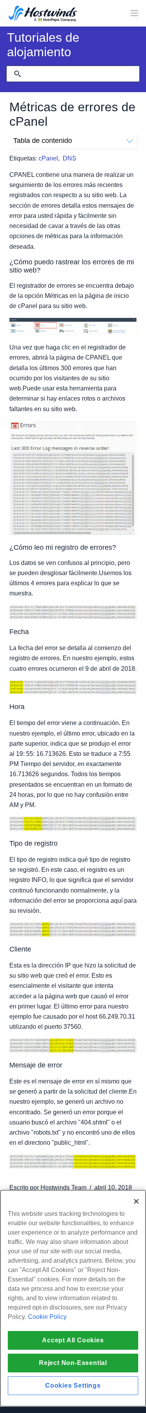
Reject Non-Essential (73, 1363)
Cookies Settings (73, 1385)
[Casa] (43, 14)
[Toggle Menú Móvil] (134, 13)
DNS (69, 158)
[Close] (136, 1201)
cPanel (48, 158)
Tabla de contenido (42, 140)
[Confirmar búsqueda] (17, 74)
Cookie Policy (47, 1316)
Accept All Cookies (73, 1340)
